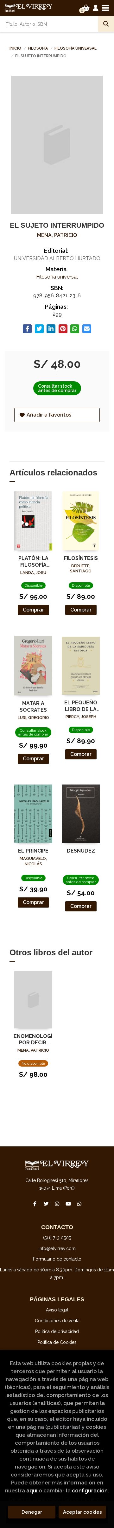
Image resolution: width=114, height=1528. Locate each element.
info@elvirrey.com (57, 1248)
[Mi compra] (86, 8)
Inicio (15, 48)
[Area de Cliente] (95, 8)
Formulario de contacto (57, 1259)
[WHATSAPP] (79, 1203)
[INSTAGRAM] (57, 1203)
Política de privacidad (57, 1331)
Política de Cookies (57, 1342)
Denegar (32, 1512)
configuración (90, 1490)
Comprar (33, 610)
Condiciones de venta (57, 1320)
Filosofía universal (75, 48)
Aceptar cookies (82, 1512)
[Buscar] (106, 24)
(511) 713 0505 (57, 1237)
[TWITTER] (46, 1203)
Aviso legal (57, 1309)
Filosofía (38, 48)
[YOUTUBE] (68, 1203)
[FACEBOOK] (35, 1203)
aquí (31, 1490)
